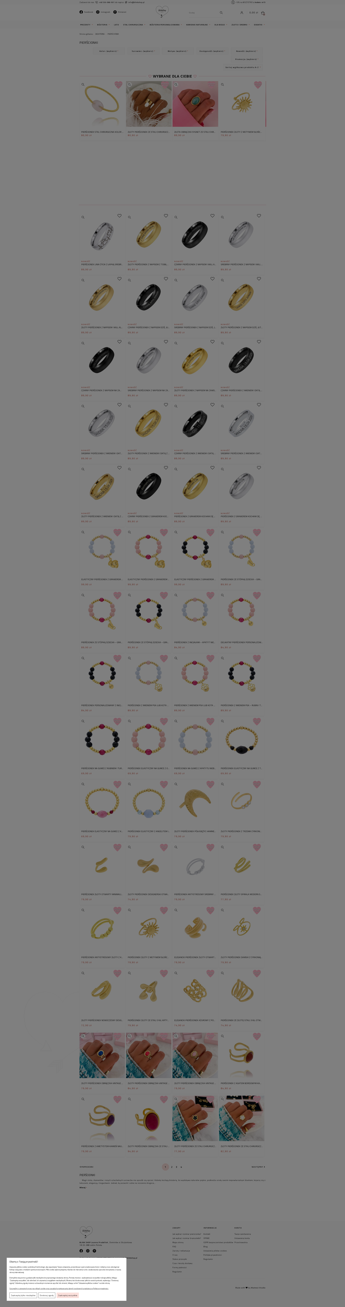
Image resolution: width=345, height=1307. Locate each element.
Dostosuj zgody (47, 1295)
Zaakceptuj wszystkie (67, 1295)
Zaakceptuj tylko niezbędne (23, 1295)
